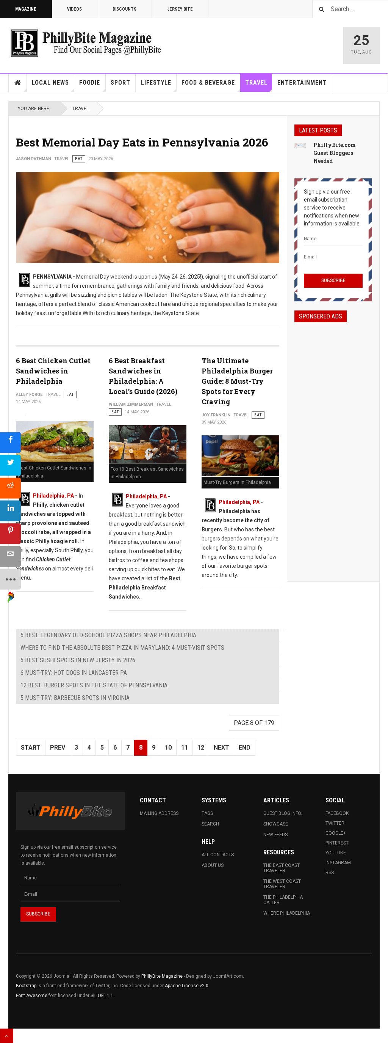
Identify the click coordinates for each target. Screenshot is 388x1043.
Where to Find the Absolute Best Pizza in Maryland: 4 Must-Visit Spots (122, 647)
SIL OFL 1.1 (102, 995)
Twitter (334, 823)
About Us (213, 865)
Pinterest (337, 843)
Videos (74, 9)
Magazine (25, 9)
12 (200, 747)
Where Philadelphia (286, 913)
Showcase (275, 824)
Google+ (335, 833)
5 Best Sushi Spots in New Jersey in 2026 (77, 660)
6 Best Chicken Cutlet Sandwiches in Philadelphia (53, 371)
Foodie (89, 82)
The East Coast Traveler (281, 868)
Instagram (338, 862)
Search (210, 824)
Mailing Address (159, 813)
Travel (256, 82)
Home (18, 83)
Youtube (335, 853)
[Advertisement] (333, 445)
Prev (57, 747)
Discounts (124, 9)
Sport (120, 82)
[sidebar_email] (10, 556)
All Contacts (218, 854)
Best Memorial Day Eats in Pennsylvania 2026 (142, 142)
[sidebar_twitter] (10, 465)
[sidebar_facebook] (10, 442)
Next (221, 747)
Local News (50, 82)
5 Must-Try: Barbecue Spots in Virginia (75, 697)
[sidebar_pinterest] (10, 533)
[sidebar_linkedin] (10, 511)
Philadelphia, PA (53, 496)
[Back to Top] (6, 1036)
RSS (329, 872)
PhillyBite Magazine (162, 976)
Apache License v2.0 (186, 985)
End (244, 747)
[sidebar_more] (10, 579)
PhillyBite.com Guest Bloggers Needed (334, 152)
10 (168, 747)
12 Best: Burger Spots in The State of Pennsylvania (93, 685)
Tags (207, 813)
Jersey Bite (180, 9)
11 (184, 747)
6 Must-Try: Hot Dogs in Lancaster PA (73, 672)
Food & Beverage (208, 82)
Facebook (337, 813)
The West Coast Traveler (282, 884)
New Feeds (275, 834)
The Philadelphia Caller (283, 900)
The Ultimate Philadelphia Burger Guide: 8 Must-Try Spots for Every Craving (237, 381)
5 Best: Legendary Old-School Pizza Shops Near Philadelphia (108, 635)
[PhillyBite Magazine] (85, 42)
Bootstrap (26, 985)
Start (31, 747)
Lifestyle (156, 82)
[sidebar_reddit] (10, 488)
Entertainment (302, 82)
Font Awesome (31, 995)
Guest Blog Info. (282, 813)
